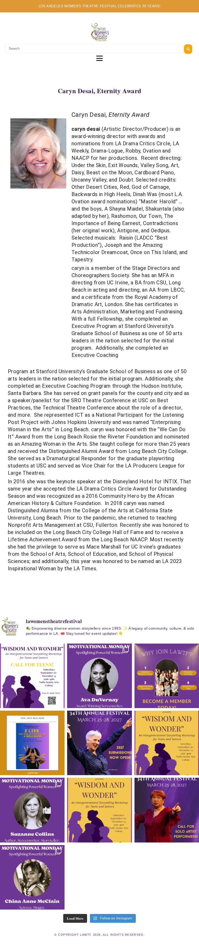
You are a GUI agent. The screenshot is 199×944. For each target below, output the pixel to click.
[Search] (188, 49)
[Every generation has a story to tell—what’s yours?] (99, 810)
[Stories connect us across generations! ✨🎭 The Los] (166, 743)
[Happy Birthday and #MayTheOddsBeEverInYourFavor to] (32, 810)
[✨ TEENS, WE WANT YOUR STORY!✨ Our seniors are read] (32, 676)
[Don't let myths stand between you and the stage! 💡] (32, 743)
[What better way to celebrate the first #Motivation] (32, 877)
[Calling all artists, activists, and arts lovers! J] (166, 676)
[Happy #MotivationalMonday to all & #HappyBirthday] (99, 676)
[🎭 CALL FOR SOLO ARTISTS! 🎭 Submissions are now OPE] (166, 810)
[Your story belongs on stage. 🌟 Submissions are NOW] (99, 743)
